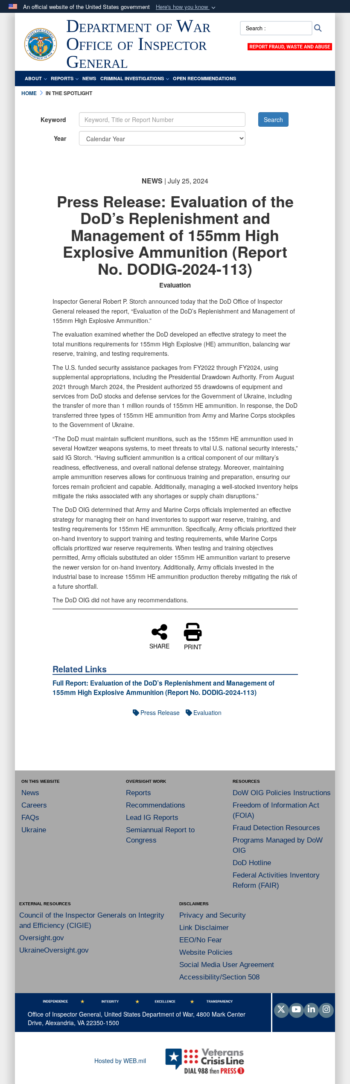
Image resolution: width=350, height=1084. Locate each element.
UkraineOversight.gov (54, 950)
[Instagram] (326, 1010)
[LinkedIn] (311, 1010)
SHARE (159, 645)
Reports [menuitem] (62, 78)
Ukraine (33, 830)
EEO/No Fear (200, 940)
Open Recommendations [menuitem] (204, 78)
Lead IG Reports (152, 818)
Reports (138, 793)
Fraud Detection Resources (276, 828)
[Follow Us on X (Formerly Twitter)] (281, 1010)
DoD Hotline (252, 863)
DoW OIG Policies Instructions (282, 793)
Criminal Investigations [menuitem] (132, 78)
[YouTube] (296, 1010)
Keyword (53, 119)
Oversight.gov (41, 938)
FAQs (30, 818)
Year (60, 138)
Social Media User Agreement (226, 965)
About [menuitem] (33, 78)
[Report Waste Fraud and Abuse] (290, 45)
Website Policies (206, 952)
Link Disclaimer (204, 928)
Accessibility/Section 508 (219, 977)
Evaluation (207, 712)
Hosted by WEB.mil (120, 1060)
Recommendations (155, 805)
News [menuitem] (89, 78)
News (30, 793)
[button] (186, 7)
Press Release (160, 712)
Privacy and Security (212, 915)
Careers (34, 805)
